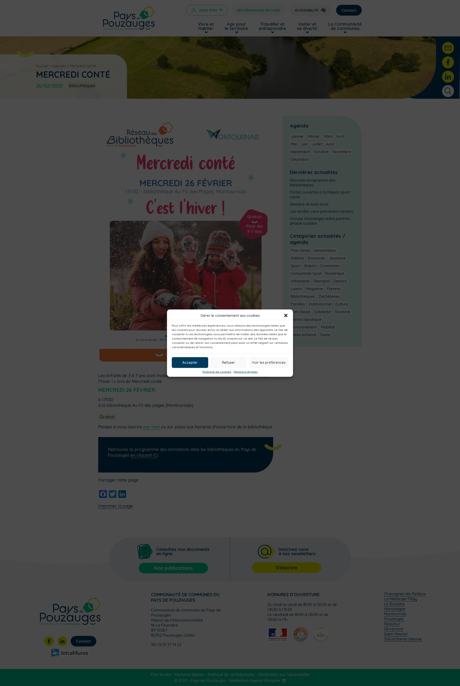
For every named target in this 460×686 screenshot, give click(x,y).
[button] (285, 315)
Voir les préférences (269, 362)
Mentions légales (246, 371)
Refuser (228, 362)
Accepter (190, 362)
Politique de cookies (216, 371)
